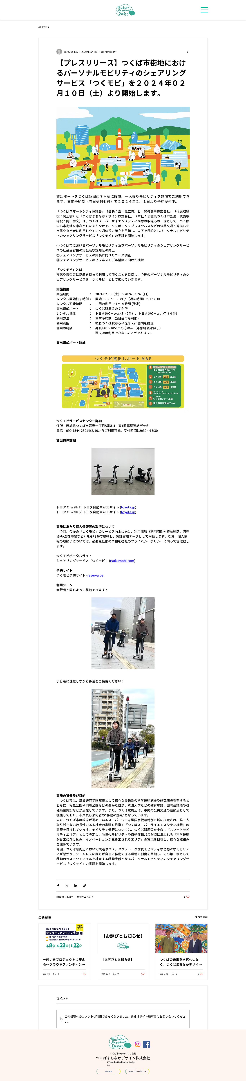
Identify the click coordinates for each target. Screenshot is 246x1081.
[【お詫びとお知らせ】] (123, 938)
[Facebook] (146, 1044)
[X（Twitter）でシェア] (67, 885)
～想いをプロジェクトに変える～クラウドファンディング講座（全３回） (64, 962)
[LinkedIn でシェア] (75, 885)
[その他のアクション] (187, 52)
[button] (204, 9)
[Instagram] (137, 1044)
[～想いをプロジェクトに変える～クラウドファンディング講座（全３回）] (65, 938)
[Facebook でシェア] (58, 885)
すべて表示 (201, 917)
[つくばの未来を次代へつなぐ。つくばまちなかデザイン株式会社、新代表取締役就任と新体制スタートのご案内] (181, 938)
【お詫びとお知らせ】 (117, 959)
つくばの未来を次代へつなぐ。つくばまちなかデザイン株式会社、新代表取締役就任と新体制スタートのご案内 (181, 962)
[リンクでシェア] (84, 885)
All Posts (43, 27)
